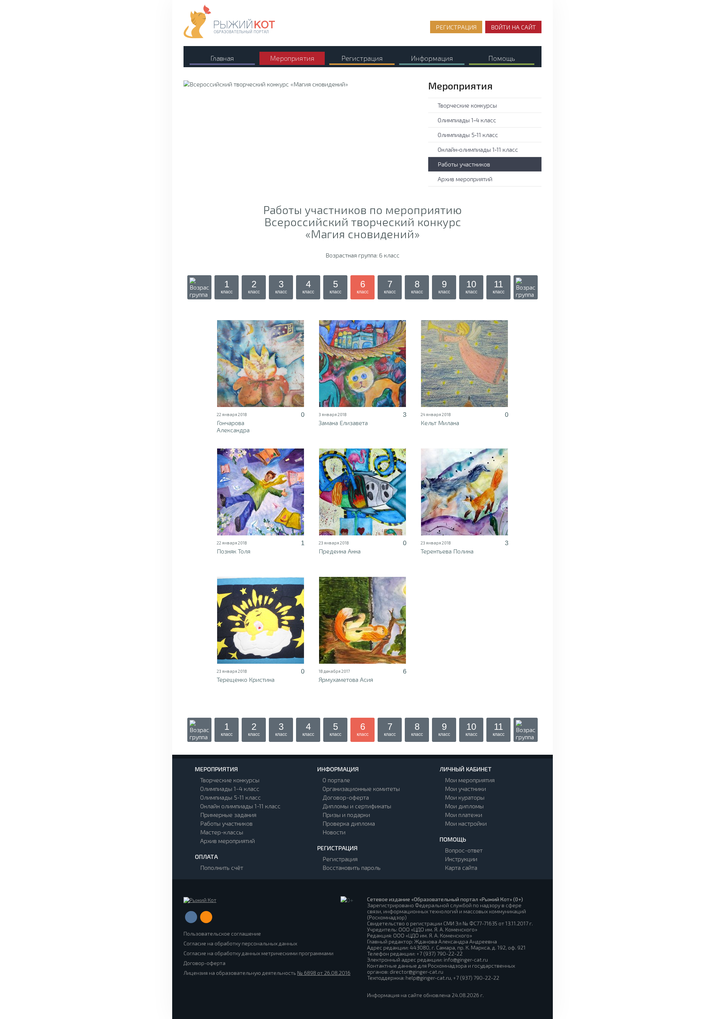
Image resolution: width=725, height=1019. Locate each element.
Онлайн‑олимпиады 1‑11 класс (478, 149)
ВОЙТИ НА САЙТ (513, 27)
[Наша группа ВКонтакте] (191, 917)
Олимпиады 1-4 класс (229, 788)
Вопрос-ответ (464, 850)
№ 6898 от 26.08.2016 (323, 973)
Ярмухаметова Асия (346, 679)
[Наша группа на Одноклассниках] (206, 917)
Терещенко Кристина (246, 679)
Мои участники (465, 788)
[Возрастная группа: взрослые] (526, 287)
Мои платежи (463, 814)
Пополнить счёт (221, 867)
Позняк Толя (233, 551)
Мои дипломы (464, 805)
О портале (336, 779)
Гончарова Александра (233, 426)
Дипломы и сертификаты (356, 805)
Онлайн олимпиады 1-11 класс (240, 805)
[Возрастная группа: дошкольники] (199, 287)
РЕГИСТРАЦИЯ (456, 27)
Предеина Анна (340, 551)
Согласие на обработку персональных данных (240, 943)
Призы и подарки (346, 814)
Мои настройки (466, 823)
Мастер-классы (221, 832)
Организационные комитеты (361, 788)
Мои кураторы (464, 797)
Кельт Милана (440, 422)
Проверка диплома (348, 823)
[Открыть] (260, 363)
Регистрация (340, 858)
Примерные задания (228, 814)
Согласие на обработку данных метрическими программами (258, 953)
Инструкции (461, 858)
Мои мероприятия (470, 779)
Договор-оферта (345, 797)
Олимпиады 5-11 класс (230, 797)
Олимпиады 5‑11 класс (468, 134)
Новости (334, 832)
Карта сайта (461, 867)
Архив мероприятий (465, 178)
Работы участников (464, 164)
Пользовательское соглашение (222, 933)
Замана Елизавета (343, 422)
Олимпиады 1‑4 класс (467, 119)
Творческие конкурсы (467, 105)
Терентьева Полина (447, 551)
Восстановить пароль (351, 867)
